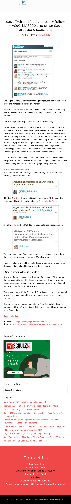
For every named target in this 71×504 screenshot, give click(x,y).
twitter (24, 169)
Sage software (34, 322)
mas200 (24, 324)
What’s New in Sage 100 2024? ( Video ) (21, 409)
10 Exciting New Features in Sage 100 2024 (23, 430)
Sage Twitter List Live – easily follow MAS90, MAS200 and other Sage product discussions (35, 26)
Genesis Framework (43, 499)
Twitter (44, 322)
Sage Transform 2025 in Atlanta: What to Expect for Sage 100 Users (34, 437)
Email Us (35, 477)
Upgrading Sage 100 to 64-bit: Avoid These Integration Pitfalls (31, 406)
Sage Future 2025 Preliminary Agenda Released (25, 402)
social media (51, 324)
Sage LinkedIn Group (48, 201)
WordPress (56, 499)
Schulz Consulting (35, 3)
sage (31, 324)
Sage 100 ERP (21, 322)
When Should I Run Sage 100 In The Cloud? (23, 441)
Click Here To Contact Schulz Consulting (35, 470)
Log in (64, 499)
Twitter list (23, 109)
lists (19, 324)
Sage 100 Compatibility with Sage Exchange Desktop (27, 433)
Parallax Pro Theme (26, 499)
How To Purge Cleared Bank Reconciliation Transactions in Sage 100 (34, 426)
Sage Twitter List (11, 316)
